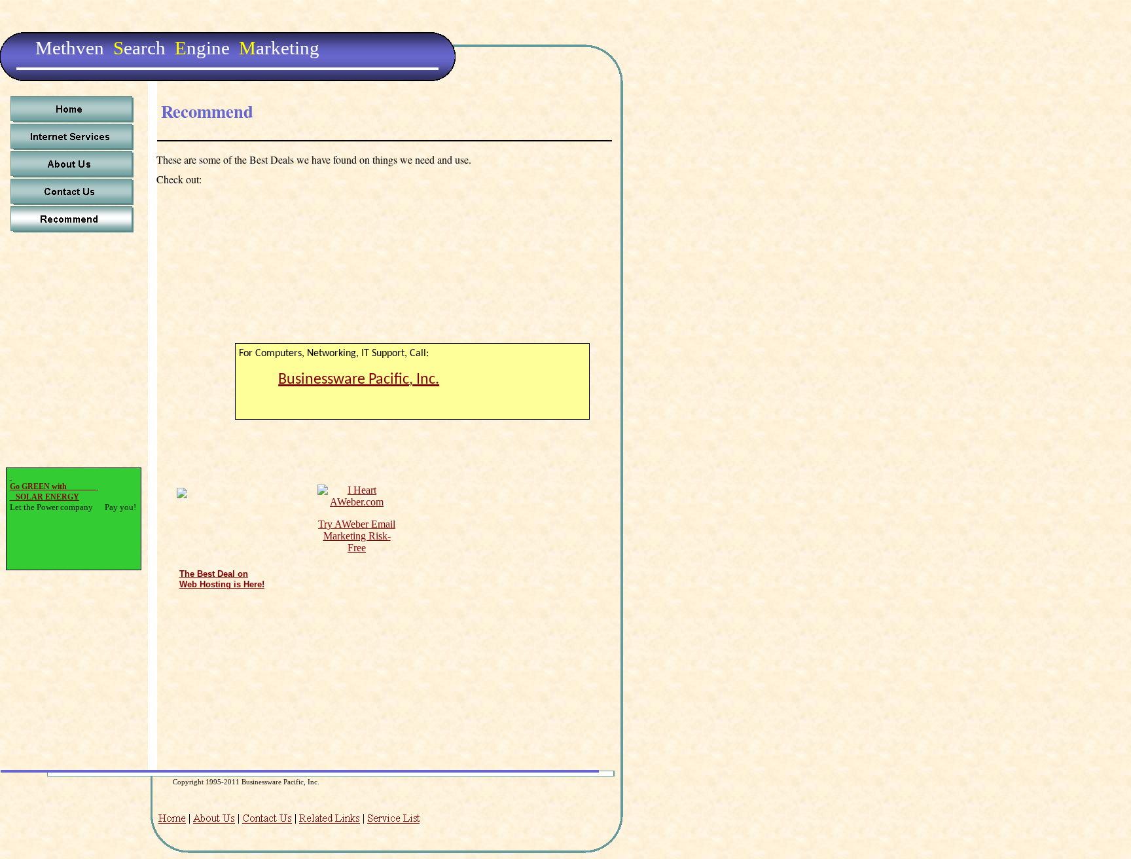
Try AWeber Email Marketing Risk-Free (356, 536)
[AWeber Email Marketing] (356, 501)
